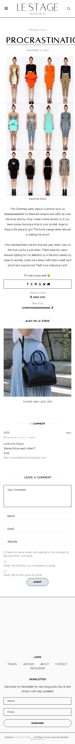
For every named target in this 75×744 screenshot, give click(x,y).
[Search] (68, 8)
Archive (28, 664)
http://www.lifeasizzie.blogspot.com (25, 457)
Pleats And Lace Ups (37, 401)
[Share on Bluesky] (44, 284)
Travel (12, 664)
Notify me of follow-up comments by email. (30, 565)
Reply (68, 433)
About (44, 664)
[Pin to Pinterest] (36, 284)
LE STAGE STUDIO (22, 737)
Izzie (7, 432)
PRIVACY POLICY (37, 739)
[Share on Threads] (40, 284)
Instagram (37, 668)
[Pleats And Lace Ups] (37, 363)
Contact (61, 664)
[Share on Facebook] (27, 284)
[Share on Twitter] (31, 284)
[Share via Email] (48, 284)
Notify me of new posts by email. (23, 575)
